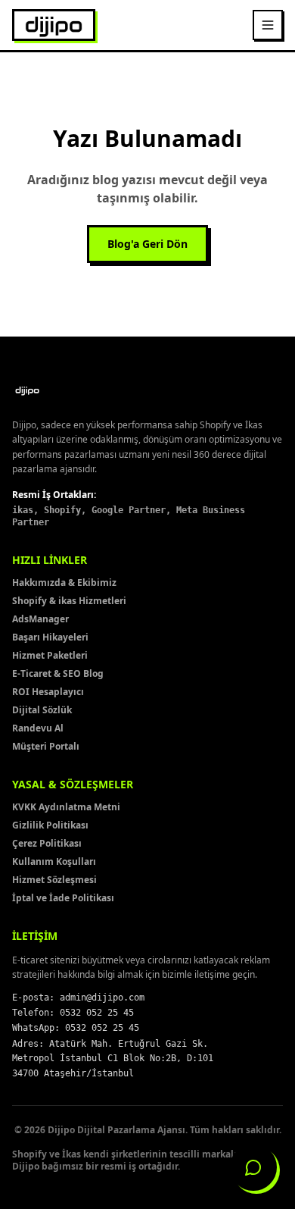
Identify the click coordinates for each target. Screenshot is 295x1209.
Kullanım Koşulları (54, 861)
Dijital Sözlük (42, 709)
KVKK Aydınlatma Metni (66, 806)
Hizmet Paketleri (50, 655)
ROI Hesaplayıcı (48, 691)
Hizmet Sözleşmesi (54, 879)
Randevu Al (38, 728)
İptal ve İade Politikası (63, 897)
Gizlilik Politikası (50, 825)
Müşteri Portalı (45, 746)
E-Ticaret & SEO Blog (58, 673)
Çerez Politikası (47, 843)
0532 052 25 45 (97, 1012)
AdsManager (40, 618)
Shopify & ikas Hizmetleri (69, 600)
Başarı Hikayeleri (50, 637)
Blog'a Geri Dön (147, 243)
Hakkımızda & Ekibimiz (64, 582)
